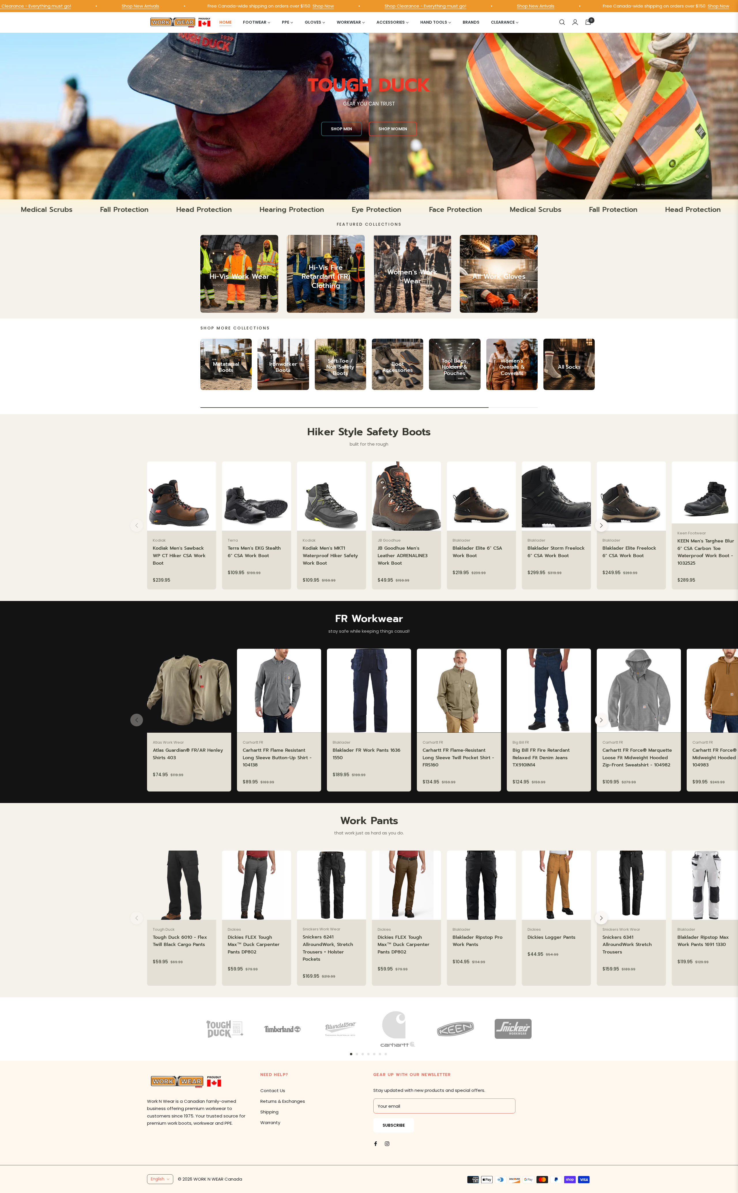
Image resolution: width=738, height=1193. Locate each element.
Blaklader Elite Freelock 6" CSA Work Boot (629, 552)
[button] (562, 22)
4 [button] (368, 1054)
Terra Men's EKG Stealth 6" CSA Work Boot (254, 552)
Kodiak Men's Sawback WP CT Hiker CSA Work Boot (179, 555)
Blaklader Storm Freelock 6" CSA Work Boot (556, 552)
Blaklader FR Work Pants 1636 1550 (366, 754)
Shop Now (253, 6)
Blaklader (461, 540)
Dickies (234, 929)
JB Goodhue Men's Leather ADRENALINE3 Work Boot (403, 555)
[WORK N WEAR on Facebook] (375, 1143)
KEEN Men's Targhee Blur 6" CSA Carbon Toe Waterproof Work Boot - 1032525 (705, 552)
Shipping (269, 1112)
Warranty (270, 1123)
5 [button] (374, 1054)
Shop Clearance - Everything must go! (356, 6)
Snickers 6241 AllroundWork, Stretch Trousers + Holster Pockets (328, 948)
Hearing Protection (378, 209)
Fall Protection (210, 209)
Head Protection (290, 209)
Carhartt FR (253, 742)
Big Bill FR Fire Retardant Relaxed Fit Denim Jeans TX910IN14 (541, 757)
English (157, 1179)
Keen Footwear (691, 533)
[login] (575, 22)
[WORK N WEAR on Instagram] (387, 1143)
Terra (233, 540)
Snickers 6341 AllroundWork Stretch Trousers (627, 944)
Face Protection (52, 209)
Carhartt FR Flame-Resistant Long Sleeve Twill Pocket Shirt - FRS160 (458, 757)
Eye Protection (462, 209)
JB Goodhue (389, 540)
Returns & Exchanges (282, 1101)
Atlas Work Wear (168, 742)
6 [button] (380, 1054)
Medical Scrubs (133, 209)
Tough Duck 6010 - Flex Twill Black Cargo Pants (180, 941)
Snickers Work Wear (321, 929)
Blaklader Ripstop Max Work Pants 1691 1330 (703, 941)
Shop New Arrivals (71, 6)
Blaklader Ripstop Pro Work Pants (477, 941)
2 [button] (357, 1054)
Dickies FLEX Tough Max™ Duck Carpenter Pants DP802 (254, 944)
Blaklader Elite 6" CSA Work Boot (477, 552)
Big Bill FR (521, 742)
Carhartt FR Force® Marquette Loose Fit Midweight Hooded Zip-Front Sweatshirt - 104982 (637, 757)
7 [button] (386, 1054)
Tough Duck (164, 929)
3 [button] (363, 1054)
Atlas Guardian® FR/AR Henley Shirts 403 (188, 754)
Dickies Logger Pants (551, 937)
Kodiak (159, 540)
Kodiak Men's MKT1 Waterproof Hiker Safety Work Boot (330, 555)
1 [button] (351, 1054)
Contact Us (272, 1091)
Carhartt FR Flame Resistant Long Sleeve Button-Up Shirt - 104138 (277, 757)
